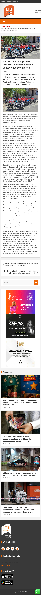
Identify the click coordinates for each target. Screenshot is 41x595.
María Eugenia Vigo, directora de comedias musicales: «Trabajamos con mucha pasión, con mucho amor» (20, 402)
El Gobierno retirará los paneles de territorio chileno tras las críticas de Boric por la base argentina (20, 272)
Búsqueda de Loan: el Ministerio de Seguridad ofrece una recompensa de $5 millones (21, 264)
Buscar (36, 282)
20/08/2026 (6, 443)
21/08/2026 (6, 407)
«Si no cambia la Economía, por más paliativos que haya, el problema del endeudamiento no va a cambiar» (17, 439)
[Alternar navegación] (3, 21)
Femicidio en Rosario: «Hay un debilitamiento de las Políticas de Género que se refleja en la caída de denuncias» (19, 509)
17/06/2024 (6, 71)
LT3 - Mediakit (5, 566)
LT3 (26, 592)
